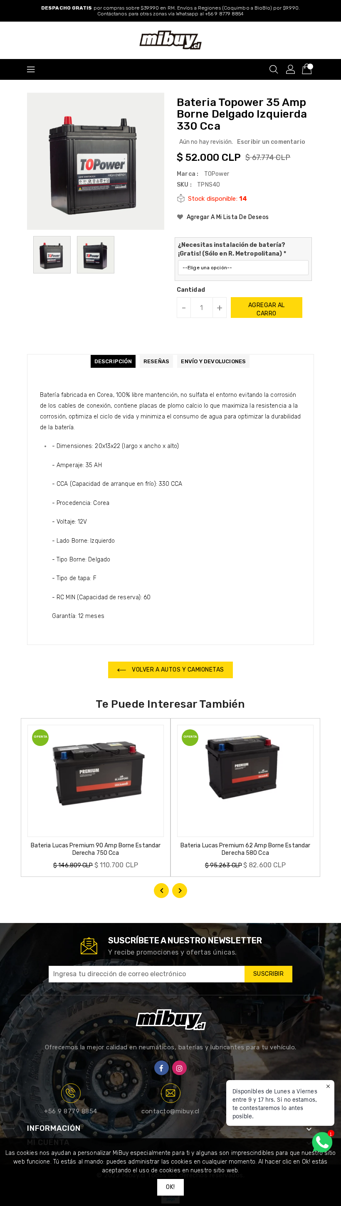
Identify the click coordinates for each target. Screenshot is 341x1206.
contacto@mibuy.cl (170, 1111)
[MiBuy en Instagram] (179, 1068)
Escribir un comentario (271, 141)
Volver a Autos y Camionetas (177, 669)
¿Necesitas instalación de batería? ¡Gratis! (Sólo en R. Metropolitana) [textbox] (232, 249)
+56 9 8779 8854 (70, 1111)
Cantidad (191, 290)
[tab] (113, 361)
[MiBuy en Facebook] (161, 1068)
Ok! (170, 1187)
